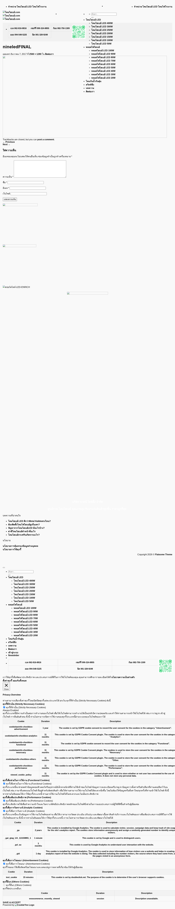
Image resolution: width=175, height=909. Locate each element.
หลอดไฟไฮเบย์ (93, 47)
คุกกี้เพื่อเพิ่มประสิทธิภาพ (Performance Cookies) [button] (27, 797)
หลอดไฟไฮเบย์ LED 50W (26, 625)
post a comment (45, 139)
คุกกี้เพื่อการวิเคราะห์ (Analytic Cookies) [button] (23, 807)
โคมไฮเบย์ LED (93, 20)
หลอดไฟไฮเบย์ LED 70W (26, 618)
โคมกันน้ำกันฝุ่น (16, 639)
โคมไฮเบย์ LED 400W (102, 23)
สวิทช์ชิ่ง (12, 642)
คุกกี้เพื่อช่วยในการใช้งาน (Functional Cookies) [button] (26, 780)
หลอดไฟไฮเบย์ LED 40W (26, 628)
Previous (9, 142)
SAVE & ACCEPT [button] (12, 902)
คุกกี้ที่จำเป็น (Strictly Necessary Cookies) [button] (23, 704)
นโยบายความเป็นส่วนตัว (123, 677)
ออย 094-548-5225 (18, 34)
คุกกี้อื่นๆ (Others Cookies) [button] (16, 882)
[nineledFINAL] (85, 137)
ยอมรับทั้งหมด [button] (20, 680)
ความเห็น (8, 177)
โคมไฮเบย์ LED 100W (102, 40)
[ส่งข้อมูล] (92, 17)
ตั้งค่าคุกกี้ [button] (7, 680)
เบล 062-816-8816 (18, 28)
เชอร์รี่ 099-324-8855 (40, 28)
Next (6, 144)
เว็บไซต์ (6, 193)
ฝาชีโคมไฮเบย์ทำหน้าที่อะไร (22, 531)
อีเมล (6, 188)
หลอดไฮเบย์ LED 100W (102, 50)
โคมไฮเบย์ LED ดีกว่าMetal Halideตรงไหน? (29, 521)
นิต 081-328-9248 (40, 34)
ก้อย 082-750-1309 (61, 28)
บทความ (12, 646)
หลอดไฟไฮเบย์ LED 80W (26, 615)
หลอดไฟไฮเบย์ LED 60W (26, 622)
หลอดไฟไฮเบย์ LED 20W (26, 635)
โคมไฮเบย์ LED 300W (102, 26)
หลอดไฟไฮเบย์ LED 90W (103, 54)
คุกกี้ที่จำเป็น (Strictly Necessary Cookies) (26, 707)
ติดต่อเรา (49, 54)
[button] (13, 655)
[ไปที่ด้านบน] (4, 567)
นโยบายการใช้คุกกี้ (12, 549)
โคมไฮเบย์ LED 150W (102, 37)
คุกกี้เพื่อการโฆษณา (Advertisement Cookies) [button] (25, 860)
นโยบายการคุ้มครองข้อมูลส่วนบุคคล (20, 546)
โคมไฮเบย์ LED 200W (102, 33)
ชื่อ (5, 182)
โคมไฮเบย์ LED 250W (102, 30)
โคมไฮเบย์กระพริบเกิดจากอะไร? (24, 535)
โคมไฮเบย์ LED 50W (101, 44)
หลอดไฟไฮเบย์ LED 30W (26, 632)
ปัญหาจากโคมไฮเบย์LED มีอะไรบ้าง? (26, 528)
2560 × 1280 (35, 54)
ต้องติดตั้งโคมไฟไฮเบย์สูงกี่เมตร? (24, 524)
